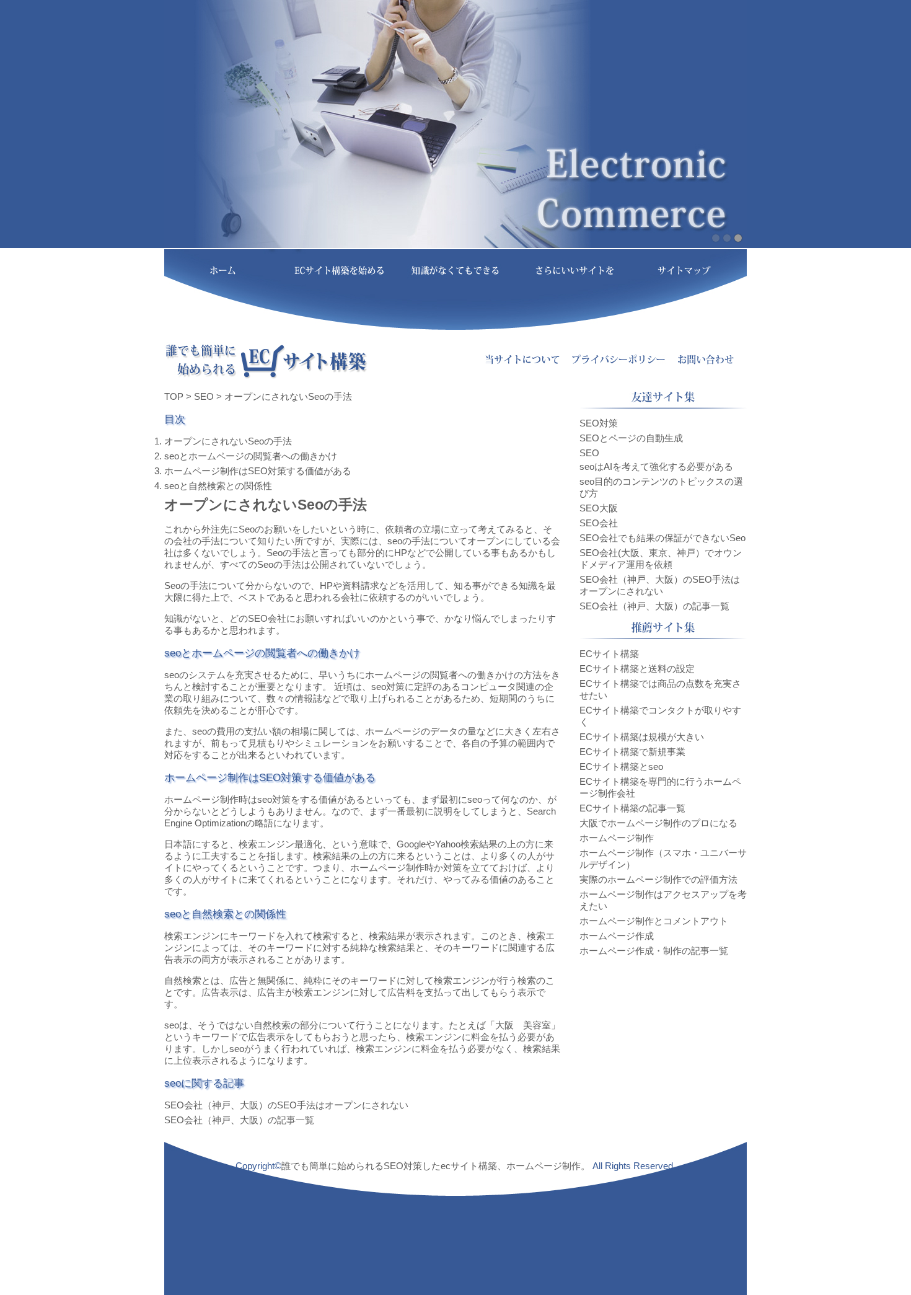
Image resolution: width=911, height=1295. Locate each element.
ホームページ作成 (616, 935)
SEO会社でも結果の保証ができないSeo (662, 538)
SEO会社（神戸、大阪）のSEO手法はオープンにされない (286, 1105)
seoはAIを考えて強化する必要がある (656, 466)
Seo (247, 529)
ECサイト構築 (609, 653)
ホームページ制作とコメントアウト (653, 921)
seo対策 (388, 686)
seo (394, 541)
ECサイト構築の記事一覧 (632, 808)
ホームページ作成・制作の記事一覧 (653, 950)
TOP (173, 396)
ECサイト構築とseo (621, 766)
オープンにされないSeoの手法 (228, 441)
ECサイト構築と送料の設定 (637, 668)
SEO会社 (267, 618)
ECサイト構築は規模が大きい (641, 736)
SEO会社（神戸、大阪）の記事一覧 (239, 1120)
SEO (204, 396)
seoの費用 (213, 731)
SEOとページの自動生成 (631, 438)
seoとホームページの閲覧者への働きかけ (250, 456)
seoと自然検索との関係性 (218, 485)
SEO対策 (598, 423)
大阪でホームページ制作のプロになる (658, 823)
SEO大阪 (598, 508)
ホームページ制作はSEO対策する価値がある (257, 471)
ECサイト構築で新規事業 (632, 751)
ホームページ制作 (201, 799)
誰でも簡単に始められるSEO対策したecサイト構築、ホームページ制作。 (435, 1165)
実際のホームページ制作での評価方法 (658, 879)
